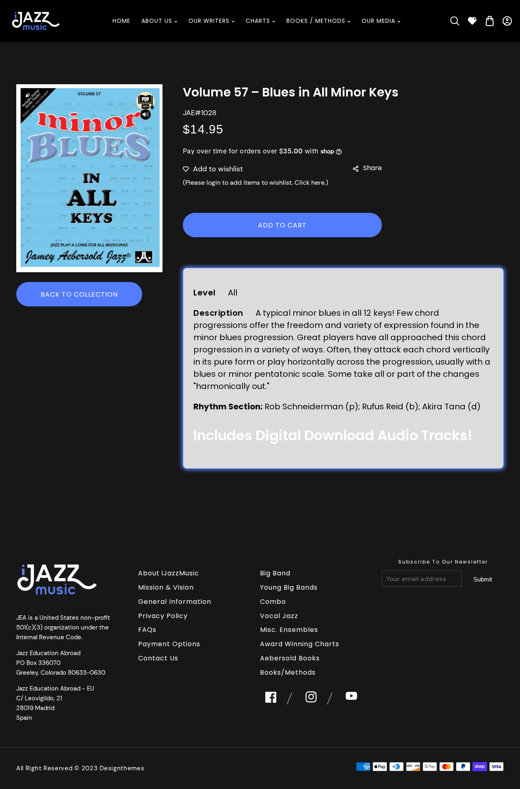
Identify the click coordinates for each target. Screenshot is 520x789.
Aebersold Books (290, 658)
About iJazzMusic (168, 573)
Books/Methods (288, 672)
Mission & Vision (166, 587)
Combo (273, 601)
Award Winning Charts (299, 644)
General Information (174, 601)
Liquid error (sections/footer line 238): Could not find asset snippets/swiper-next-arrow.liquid (483, 579)
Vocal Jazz (279, 616)
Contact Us (158, 658)
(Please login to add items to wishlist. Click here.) (255, 182)
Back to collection (79, 294)
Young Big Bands (289, 587)
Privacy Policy (163, 616)
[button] (454, 21)
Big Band (275, 573)
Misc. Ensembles (289, 629)
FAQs (147, 629)
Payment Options (169, 644)
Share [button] (372, 168)
